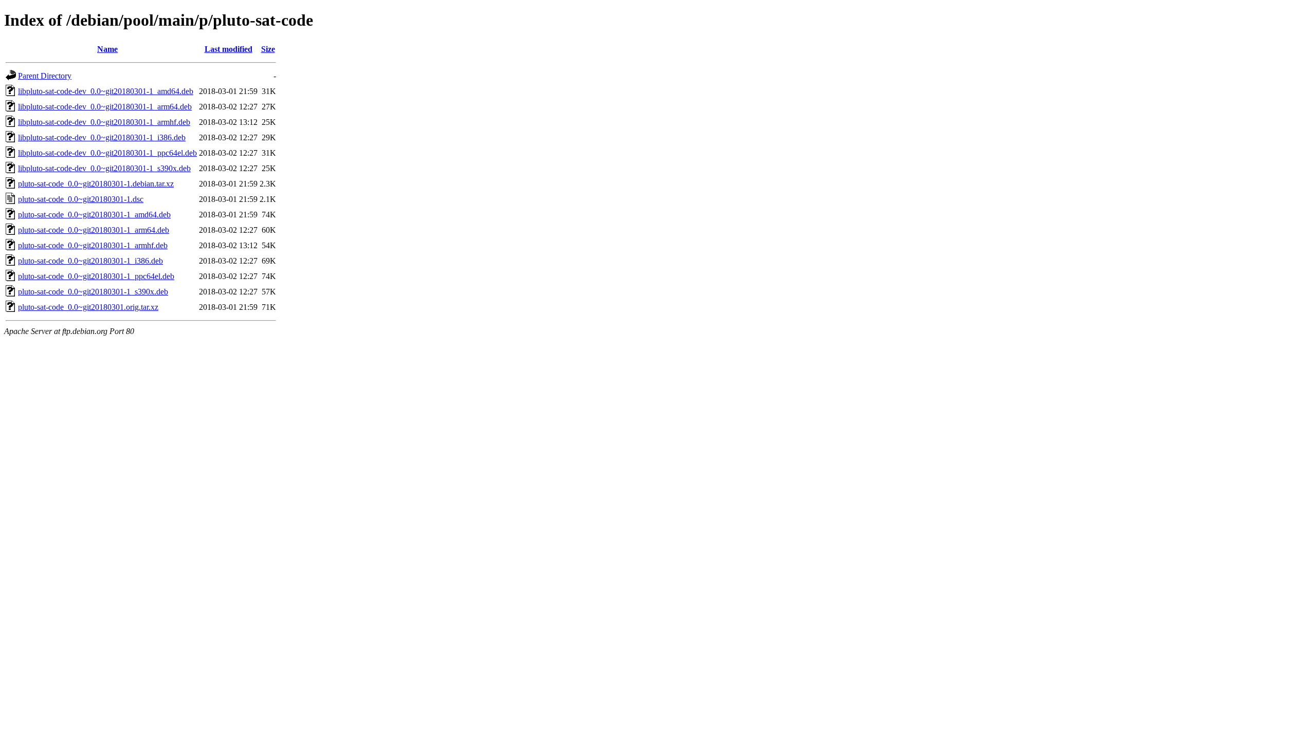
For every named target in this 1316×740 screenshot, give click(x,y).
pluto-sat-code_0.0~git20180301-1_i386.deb (90, 260)
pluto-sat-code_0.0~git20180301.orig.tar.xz (88, 307)
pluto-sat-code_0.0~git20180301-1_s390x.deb (93, 291)
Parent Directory (44, 75)
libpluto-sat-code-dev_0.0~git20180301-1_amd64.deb (105, 91)
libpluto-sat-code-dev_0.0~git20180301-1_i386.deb (102, 137)
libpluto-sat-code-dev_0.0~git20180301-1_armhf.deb (104, 122)
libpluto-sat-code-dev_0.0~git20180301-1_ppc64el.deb (107, 153)
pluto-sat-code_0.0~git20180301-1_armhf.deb (93, 245)
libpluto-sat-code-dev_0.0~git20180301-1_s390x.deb (104, 168)
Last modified (228, 49)
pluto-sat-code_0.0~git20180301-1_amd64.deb (94, 214)
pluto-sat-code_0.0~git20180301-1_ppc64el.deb (96, 276)
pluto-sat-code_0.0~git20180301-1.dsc (80, 199)
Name (107, 49)
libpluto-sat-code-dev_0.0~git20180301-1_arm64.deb (105, 106)
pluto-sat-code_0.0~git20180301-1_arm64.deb (93, 230)
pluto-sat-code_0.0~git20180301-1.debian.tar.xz (96, 183)
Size (268, 49)
